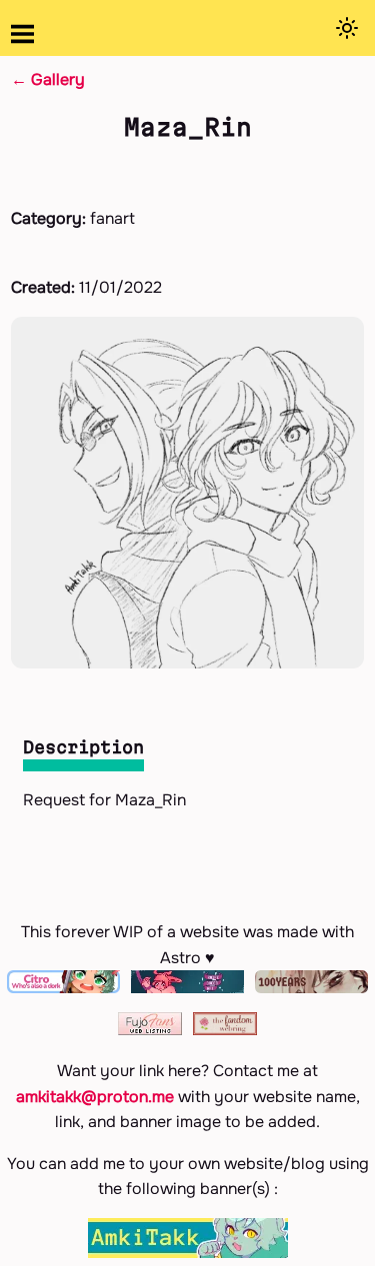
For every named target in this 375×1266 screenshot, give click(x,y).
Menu (22, 34)
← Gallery (48, 79)
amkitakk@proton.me (95, 1096)
